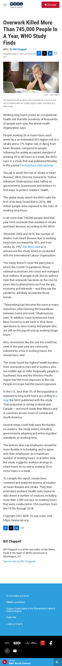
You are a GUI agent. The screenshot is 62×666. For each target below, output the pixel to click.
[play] (5, 662)
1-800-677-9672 (14, 624)
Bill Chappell (20, 49)
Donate (51, 4)
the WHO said (31, 246)
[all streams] (58, 662)
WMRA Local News (15, 602)
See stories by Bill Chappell (19, 561)
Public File (11, 617)
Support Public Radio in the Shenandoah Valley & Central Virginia (30, 609)
